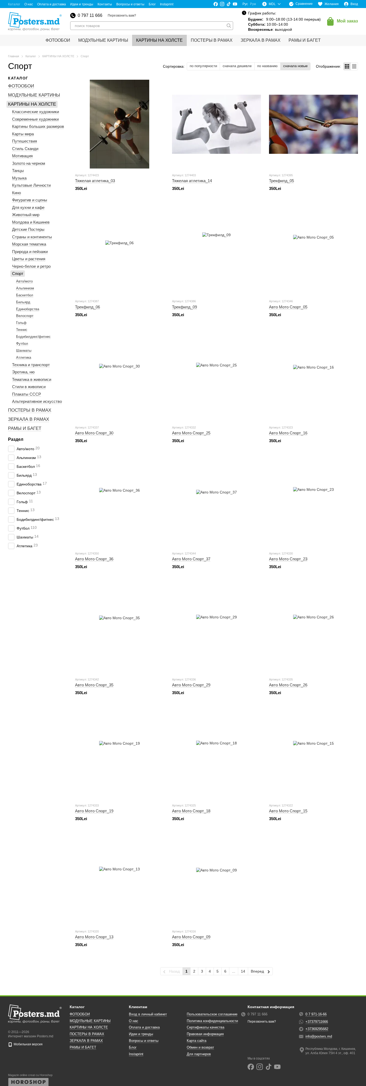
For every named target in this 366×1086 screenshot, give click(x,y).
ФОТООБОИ (58, 40)
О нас (28, 4)
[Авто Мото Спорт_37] (216, 502)
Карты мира (23, 134)
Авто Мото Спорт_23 (288, 559)
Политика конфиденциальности (212, 1021)
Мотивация (22, 156)
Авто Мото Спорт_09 (191, 937)
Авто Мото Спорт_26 (288, 685)
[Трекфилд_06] (119, 250)
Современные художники (35, 119)
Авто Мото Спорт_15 (288, 811)
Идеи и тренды (81, 4)
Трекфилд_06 (87, 307)
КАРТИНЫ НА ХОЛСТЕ (159, 40)
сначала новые (295, 66)
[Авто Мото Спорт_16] (313, 376)
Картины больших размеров (38, 126)
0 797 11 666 (90, 15)
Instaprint (166, 4)
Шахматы (23, 351)
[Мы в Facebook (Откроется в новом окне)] (216, 4)
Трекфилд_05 (281, 180)
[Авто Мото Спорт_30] (119, 376)
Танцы (18, 171)
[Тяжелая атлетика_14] (216, 124)
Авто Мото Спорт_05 (288, 307)
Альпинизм (25, 288)
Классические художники (35, 112)
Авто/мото (24, 281)
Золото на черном (28, 163)
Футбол (22, 344)
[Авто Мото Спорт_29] (216, 628)
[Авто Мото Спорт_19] (119, 754)
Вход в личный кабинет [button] (148, 1014)
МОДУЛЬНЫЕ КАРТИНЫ (103, 40)
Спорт (17, 274)
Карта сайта (196, 1041)
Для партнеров (199, 1054)
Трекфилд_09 (184, 307)
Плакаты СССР (26, 394)
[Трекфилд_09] (216, 250)
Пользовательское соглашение (212, 1014)
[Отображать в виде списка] (354, 66)
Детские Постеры (28, 229)
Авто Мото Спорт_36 (94, 559)
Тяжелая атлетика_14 (192, 180)
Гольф (21, 323)
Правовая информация (205, 1034)
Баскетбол (24, 295)
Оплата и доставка (51, 4)
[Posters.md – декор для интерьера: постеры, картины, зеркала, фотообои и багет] (35, 1014)
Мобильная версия (28, 1044)
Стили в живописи (29, 386)
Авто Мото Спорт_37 (191, 559)
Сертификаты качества (205, 1027)
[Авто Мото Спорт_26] (313, 628)
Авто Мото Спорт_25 (191, 433)
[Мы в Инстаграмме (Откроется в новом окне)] (222, 4)
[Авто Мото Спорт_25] (216, 376)
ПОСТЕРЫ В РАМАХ (212, 40)
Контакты (105, 4)
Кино (16, 192)
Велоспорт (24, 316)
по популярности (203, 66)
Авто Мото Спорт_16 (288, 433)
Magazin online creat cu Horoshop (30, 1075)
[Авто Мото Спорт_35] (119, 628)
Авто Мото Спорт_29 (191, 685)
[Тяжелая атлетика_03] (119, 124)
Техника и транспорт (31, 364)
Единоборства (27, 309)
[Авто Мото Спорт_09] (216, 880)
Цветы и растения (28, 259)
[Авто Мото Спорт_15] (313, 754)
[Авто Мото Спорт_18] (216, 754)
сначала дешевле (237, 66)
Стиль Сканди (25, 148)
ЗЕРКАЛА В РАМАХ (261, 40)
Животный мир (25, 215)
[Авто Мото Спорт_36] (119, 502)
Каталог (14, 4)
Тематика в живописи (31, 379)
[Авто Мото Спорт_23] (313, 502)
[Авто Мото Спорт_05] (313, 250)
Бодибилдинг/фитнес (33, 337)
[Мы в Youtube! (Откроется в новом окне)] (235, 4)
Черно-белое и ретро (31, 266)
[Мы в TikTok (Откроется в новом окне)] (228, 4)
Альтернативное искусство (37, 401)
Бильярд (23, 302)
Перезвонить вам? (122, 15)
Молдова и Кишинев (31, 222)
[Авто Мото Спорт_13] (119, 880)
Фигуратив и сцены (29, 200)
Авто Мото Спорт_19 (94, 811)
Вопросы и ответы (130, 4)
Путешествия (24, 141)
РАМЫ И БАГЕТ (305, 40)
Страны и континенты (32, 237)
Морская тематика (29, 244)
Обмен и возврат (200, 1047)
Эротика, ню (23, 372)
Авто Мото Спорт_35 (94, 685)
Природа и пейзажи (30, 251)
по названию (267, 66)
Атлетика (23, 357)
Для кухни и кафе (28, 207)
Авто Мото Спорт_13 (94, 937)
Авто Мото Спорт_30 (94, 433)
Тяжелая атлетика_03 (95, 180)
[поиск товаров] (229, 25)
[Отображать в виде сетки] (347, 66)
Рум (253, 4)
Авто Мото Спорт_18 (191, 811)
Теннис (21, 330)
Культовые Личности (31, 185)
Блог (152, 4)
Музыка (19, 178)
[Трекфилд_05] (313, 124)
